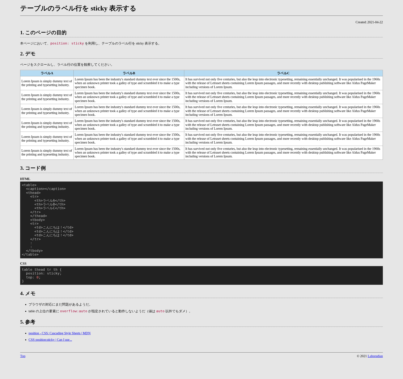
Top (22, 356)
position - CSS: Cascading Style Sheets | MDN (60, 333)
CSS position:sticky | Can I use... (50, 339)
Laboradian (375, 356)
